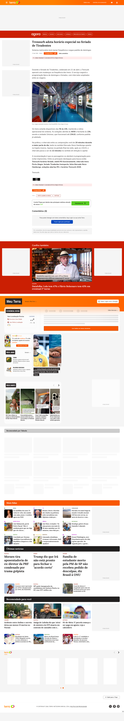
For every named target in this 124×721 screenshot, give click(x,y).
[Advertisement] (106, 588)
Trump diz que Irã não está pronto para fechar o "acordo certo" (45, 562)
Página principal (15, 2)
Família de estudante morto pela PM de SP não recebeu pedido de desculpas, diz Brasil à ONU (75, 566)
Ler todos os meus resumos (81, 328)
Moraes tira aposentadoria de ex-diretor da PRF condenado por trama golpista (16, 564)
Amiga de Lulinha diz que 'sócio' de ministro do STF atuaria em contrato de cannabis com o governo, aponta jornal (47, 625)
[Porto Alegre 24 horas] (36, 179)
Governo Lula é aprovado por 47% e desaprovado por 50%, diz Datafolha (23, 588)
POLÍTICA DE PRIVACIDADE (78, 706)
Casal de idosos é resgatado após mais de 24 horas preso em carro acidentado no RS (82, 588)
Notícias (56, 195)
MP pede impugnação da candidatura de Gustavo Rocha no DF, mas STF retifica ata (46, 588)
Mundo (35, 553)
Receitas (44, 534)
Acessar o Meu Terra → (31, 301)
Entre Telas (16, 521)
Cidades (65, 553)
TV (43, 508)
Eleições (34, 283)
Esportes (47, 634)
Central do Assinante (99, 2)
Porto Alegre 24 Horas (44, 195)
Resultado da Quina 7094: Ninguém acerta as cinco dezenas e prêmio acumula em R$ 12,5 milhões (23, 639)
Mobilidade (75, 508)
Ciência (44, 521)
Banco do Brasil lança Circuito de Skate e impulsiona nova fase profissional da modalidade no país (51, 639)
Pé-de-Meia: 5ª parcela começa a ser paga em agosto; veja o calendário (76, 625)
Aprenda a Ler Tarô (22, 345)
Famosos (74, 534)
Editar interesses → (113, 310)
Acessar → (28, 352)
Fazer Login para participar (62, 222)
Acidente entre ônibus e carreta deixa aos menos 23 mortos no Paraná (18, 625)
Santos (15, 534)
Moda (14, 508)
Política (6, 553)
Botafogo (75, 521)
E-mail (111, 2)
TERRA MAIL (87, 2)
